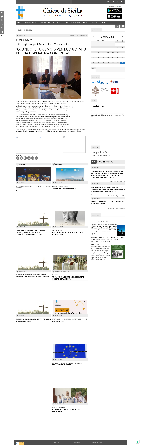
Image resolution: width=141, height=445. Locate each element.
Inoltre (111, 23)
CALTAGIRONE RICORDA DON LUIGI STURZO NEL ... (67, 233)
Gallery (103, 23)
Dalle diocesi (57, 23)
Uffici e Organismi (90, 23)
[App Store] (115, 16)
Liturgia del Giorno (100, 155)
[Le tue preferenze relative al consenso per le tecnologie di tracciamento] (137, 441)
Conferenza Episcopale (62, 271)
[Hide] (1, 35)
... (33, 188)
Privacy (56, 443)
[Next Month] (122, 37)
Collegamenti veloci (29, 23)
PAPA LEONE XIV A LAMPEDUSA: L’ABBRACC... (66, 410)
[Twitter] (21, 158)
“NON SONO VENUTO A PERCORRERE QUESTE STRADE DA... (68, 277)
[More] (36, 158)
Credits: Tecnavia (97, 443)
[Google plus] (25, 158)
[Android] (115, 10)
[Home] (20, 13)
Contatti (110, 2)
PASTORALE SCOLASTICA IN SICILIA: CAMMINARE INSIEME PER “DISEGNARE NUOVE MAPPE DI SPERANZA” (108, 190)
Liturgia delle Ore (100, 152)
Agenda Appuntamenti (72, 23)
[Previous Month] (93, 37)
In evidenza (28, 30)
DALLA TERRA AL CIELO (100, 222)
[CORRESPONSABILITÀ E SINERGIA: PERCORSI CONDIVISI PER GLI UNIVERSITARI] (70, 308)
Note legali (76, 443)
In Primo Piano (45, 23)
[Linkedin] (29, 158)
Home (20, 30)
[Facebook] (17, 158)
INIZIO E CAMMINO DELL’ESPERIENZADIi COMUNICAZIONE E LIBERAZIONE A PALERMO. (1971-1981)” (107, 240)
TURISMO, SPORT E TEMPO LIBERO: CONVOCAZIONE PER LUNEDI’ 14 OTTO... (33, 276)
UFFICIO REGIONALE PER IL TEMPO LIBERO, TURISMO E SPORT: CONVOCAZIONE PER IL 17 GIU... (31, 233)
